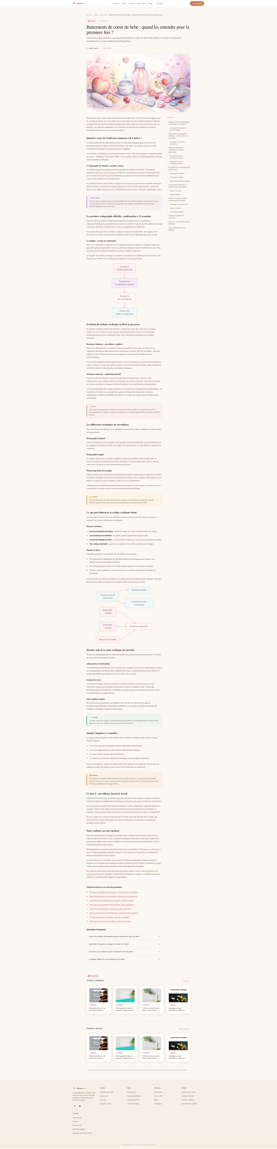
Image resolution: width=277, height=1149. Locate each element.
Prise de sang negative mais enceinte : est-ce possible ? (112, 904)
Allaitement (104, 1096)
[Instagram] (75, 1106)
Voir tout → (186, 981)
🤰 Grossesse (91, 21)
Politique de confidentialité (82, 1133)
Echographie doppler (176, 177)
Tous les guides (105, 1104)
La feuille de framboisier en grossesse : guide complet (112, 900)
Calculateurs (131, 1092)
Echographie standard (177, 173)
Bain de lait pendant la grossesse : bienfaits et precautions (113, 896)
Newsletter (198, 3)
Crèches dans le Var (188, 1092)
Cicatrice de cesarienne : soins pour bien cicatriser (110, 909)
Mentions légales (79, 1129)
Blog (150, 3)
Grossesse (103, 15)
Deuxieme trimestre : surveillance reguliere (177, 157)
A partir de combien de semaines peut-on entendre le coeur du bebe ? (114, 936)
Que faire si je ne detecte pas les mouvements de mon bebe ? (111, 952)
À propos (160, 3)
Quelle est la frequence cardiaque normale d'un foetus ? (109, 944)
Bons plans (142, 3)
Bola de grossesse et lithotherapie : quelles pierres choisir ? (114, 913)
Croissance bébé (133, 1104)
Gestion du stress (175, 208)
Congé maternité (133, 1100)
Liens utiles (158, 1096)
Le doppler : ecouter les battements (177, 143)
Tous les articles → (184, 1029)
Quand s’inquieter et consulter (176, 217)
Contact (75, 1121)
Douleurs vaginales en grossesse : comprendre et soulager (114, 892)
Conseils (115, 3)
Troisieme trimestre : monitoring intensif (176, 163)
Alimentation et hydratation (179, 204)
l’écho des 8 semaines (108, 172)
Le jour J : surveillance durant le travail (179, 223)
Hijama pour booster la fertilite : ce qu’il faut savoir (110, 921)
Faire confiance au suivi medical (177, 229)
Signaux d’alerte (175, 194)
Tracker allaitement (134, 1096)
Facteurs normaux (176, 191)
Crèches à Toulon (187, 1096)
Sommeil (103, 1100)
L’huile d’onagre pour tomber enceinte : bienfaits (109, 917)
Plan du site (77, 1125)
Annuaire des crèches (189, 1104)
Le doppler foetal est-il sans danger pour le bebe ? (107, 959)
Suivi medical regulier (177, 212)
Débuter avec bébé (107, 1092)
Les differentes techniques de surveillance (179, 168)
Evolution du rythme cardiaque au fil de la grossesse (176, 150)
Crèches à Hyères (187, 1100)
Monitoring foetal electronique (180, 181)
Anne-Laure (77, 1118)
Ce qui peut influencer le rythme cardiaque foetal (178, 186)
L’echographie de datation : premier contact (178, 129)
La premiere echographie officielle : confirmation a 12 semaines (179, 136)
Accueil (89, 15)
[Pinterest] (80, 1106)
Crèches (132, 3)
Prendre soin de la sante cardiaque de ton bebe (177, 199)
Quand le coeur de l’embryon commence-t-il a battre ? (179, 123)
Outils (123, 3)
